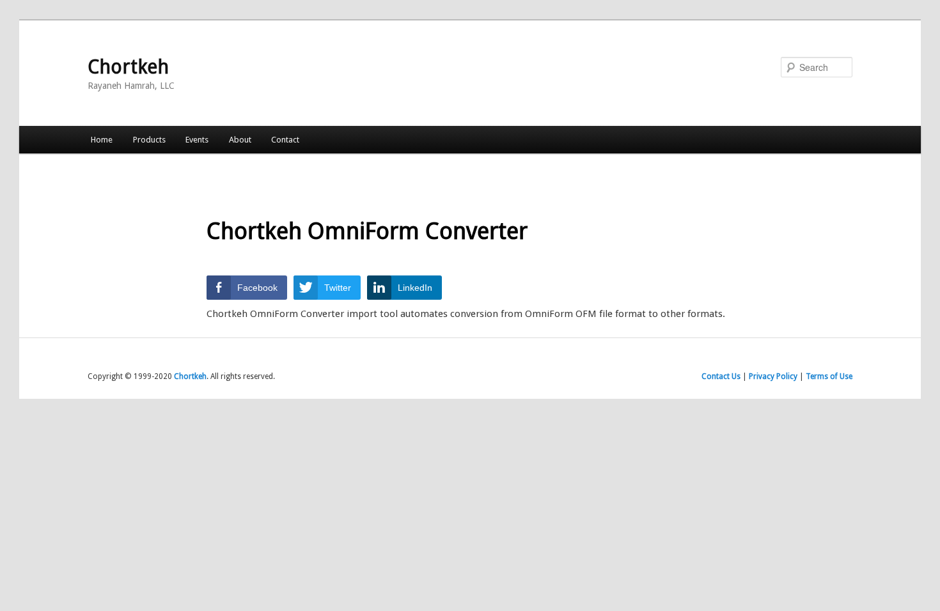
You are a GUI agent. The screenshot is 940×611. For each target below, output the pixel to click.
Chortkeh (128, 67)
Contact (285, 139)
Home (102, 139)
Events (196, 139)
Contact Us (720, 376)
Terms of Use (829, 376)
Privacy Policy (773, 376)
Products (149, 139)
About (240, 139)
